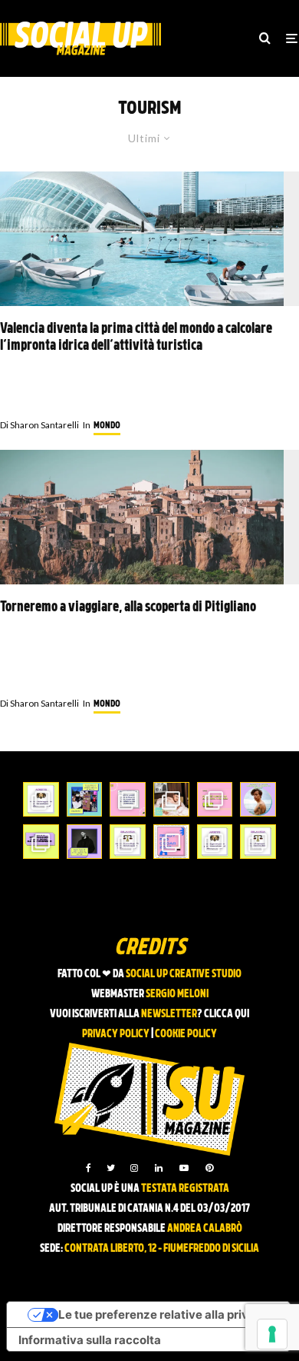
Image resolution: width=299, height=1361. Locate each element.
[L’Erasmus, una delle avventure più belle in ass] (215, 799)
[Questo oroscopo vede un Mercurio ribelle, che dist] (41, 799)
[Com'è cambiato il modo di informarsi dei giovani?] (41, 841)
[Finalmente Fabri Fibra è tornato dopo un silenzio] (85, 841)
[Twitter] (111, 1168)
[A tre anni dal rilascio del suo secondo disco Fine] (258, 799)
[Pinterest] (209, 1168)
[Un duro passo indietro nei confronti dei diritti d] (85, 799)
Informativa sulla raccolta (89, 1340)
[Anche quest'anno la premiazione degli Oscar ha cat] (171, 841)
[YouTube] (184, 1168)
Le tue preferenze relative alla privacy (163, 1314)
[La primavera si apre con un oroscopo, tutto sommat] (128, 841)
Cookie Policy (186, 1034)
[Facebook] (88, 1168)
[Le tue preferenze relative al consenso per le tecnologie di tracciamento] (272, 1334)
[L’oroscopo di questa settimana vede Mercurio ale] (258, 841)
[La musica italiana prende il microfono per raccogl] (128, 799)
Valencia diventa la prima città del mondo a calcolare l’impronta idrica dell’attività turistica (136, 338)
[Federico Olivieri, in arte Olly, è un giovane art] (171, 799)
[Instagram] (134, 1168)
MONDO (107, 426)
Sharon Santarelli (39, 425)
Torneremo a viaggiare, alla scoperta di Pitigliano (128, 608)
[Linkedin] (158, 1168)
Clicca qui (226, 1014)
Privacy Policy (116, 1034)
